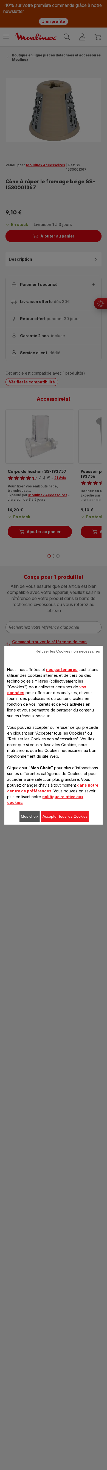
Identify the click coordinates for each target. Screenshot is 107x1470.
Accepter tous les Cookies (65, 816)
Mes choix (29, 816)
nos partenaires (62, 669)
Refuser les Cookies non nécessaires (67, 651)
